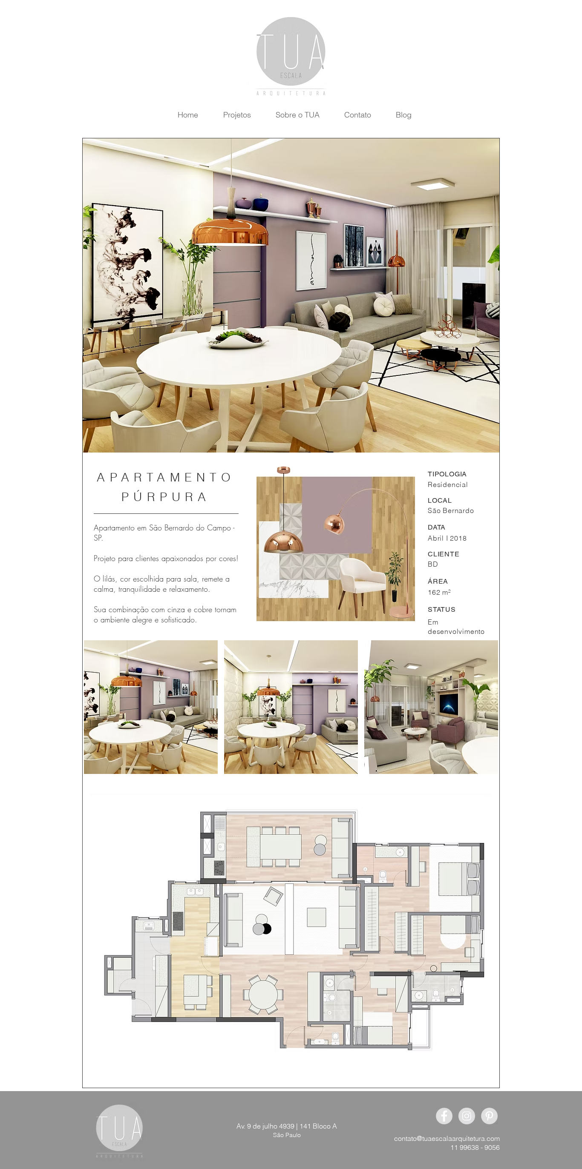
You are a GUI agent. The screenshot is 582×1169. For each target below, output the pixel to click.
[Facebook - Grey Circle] (444, 1116)
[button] (151, 707)
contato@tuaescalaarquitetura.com (447, 1138)
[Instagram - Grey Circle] (466, 1116)
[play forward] (490, 707)
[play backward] (94, 707)
